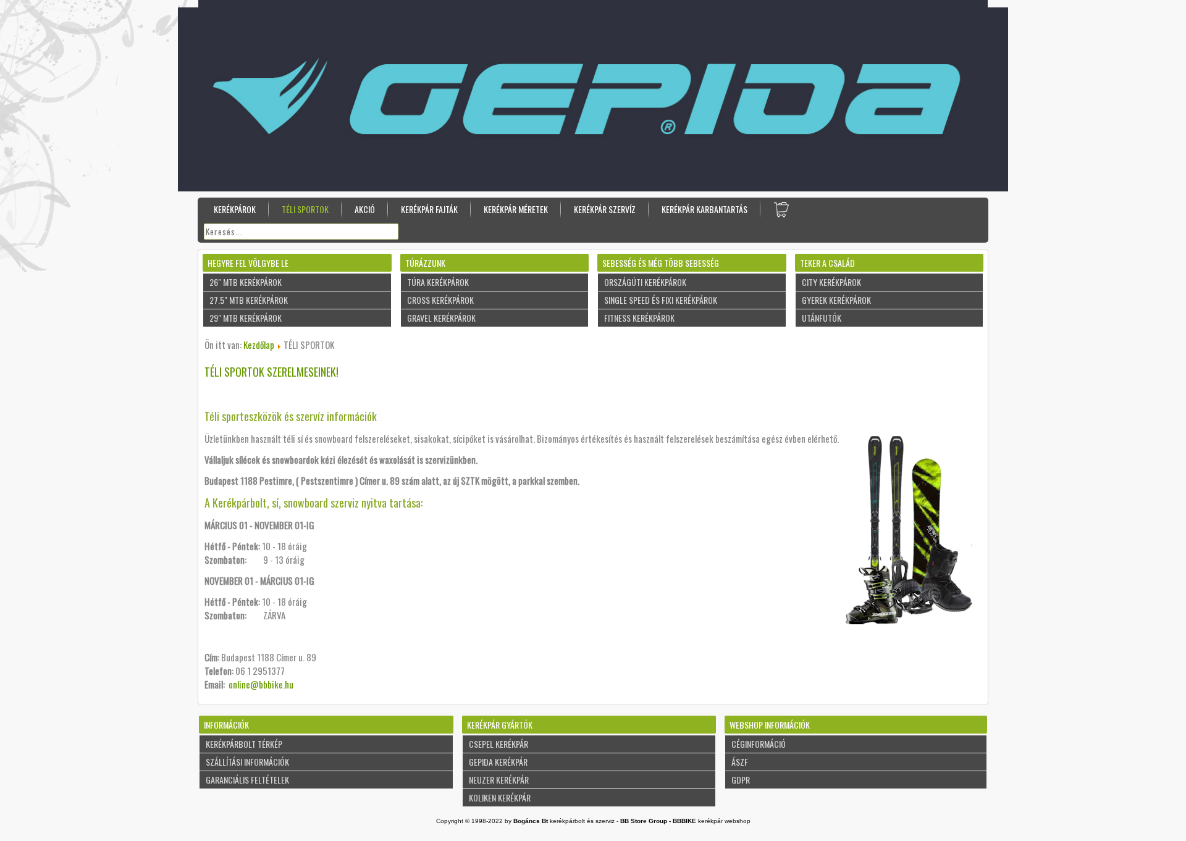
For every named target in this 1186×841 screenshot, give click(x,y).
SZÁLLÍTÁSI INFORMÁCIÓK (247, 761)
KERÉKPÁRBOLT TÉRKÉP (244, 743)
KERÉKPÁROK (235, 209)
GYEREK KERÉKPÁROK (836, 299)
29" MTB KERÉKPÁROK (245, 317)
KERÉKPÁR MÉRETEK (516, 209)
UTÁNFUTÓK (821, 317)
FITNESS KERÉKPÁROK (639, 317)
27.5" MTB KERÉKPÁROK (248, 299)
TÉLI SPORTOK (305, 209)
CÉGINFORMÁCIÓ (758, 743)
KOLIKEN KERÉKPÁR (500, 797)
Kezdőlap (258, 344)
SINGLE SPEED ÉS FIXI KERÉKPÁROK (660, 299)
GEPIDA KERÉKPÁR (498, 761)
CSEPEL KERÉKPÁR (498, 743)
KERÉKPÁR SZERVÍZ (605, 209)
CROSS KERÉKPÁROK (440, 299)
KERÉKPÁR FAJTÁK (429, 209)
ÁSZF (739, 761)
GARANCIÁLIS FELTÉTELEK (247, 779)
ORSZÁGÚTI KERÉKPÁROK (645, 281)
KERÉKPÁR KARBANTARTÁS (704, 209)
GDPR (740, 779)
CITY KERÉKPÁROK (831, 281)
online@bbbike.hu (261, 684)
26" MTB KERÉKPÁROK (245, 281)
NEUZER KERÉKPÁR (499, 779)
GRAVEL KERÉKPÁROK (441, 317)
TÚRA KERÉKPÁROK (438, 281)
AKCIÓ (365, 209)
